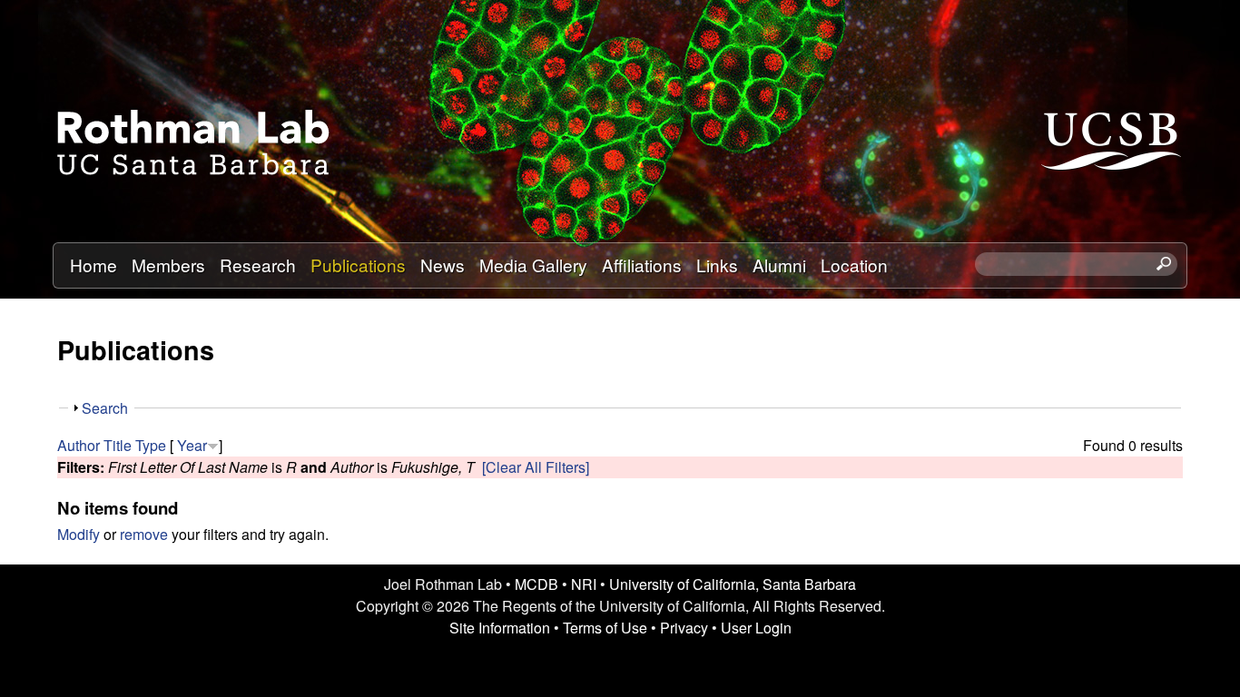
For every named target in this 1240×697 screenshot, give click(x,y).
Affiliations (642, 264)
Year (192, 445)
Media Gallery (533, 264)
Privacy (684, 627)
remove (144, 534)
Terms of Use (605, 627)
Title (117, 445)
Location (854, 264)
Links (717, 264)
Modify (78, 534)
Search (105, 408)
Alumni (779, 264)
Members (168, 264)
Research (258, 264)
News (442, 264)
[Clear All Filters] (535, 466)
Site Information (499, 627)
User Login (756, 627)
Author (78, 445)
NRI (583, 584)
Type (150, 445)
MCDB (536, 584)
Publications (358, 264)
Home (93, 264)
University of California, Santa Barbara (732, 584)
